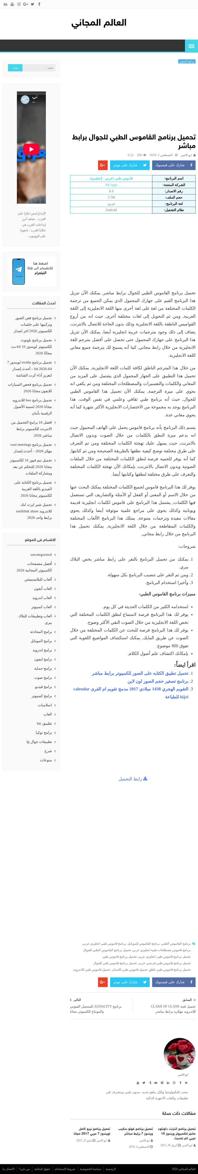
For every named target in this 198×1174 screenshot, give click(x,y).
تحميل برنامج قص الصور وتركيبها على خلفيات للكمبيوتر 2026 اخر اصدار (33, 324)
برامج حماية (43, 668)
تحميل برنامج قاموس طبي (119, 956)
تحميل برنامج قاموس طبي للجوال (115, 963)
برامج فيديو (43, 687)
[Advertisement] (133, 99)
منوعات (46, 760)
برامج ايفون (43, 659)
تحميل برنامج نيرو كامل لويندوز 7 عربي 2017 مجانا (92, 1131)
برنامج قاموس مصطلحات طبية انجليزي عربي (161, 950)
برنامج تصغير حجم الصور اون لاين (157, 681)
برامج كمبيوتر (187, 61)
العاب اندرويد (42, 598)
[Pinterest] (161, 1082)
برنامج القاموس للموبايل (143, 943)
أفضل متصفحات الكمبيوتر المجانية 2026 (34, 567)
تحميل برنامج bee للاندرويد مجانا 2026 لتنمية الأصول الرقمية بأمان (32, 406)
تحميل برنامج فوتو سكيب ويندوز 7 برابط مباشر (135, 1131)
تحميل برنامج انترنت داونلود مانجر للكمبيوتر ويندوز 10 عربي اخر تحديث (177, 1133)
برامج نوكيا (44, 733)
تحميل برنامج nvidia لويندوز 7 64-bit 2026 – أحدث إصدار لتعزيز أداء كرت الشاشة (29, 368)
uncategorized (41, 554)
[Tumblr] (149, 1082)
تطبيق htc (44, 723)
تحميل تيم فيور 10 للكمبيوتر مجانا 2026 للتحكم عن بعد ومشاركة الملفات (31, 466)
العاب (47, 714)
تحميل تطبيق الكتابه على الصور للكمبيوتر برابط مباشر (140, 673)
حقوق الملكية (42, 1169)
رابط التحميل (131, 778)
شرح (48, 751)
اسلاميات (45, 705)
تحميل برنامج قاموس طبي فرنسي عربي (164, 963)
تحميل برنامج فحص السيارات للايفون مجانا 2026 (30, 388)
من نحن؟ (24, 1169)
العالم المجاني (99, 23)
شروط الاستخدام (65, 1169)
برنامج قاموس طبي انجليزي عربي (104, 943)
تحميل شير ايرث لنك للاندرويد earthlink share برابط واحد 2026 (34, 511)
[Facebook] (179, 1082)
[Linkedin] (167, 1082)
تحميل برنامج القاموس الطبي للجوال (107, 950)
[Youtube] (137, 1082)
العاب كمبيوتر (41, 607)
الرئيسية (111, 1169)
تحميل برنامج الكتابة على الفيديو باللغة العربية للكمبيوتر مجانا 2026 (33, 489)
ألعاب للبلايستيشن (38, 579)
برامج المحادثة (41, 632)
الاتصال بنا (8, 1169)
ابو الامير (186, 155)
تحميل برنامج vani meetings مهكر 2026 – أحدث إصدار (31, 448)
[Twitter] (143, 1082)
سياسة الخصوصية (90, 1169)
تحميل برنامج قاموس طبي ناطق (170, 969)
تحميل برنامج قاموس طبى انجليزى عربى (164, 956)
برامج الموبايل (41, 641)
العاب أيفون (43, 588)
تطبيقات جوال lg (39, 742)
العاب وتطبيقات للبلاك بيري (35, 619)
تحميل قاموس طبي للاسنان (130, 969)
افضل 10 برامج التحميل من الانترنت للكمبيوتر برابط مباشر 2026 (31, 428)
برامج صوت (43, 678)
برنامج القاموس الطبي (176, 943)
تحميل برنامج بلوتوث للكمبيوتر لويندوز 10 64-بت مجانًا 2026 (31, 346)
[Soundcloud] (155, 1082)
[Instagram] (173, 1082)
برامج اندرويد (42, 650)
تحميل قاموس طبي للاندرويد (91, 969)
